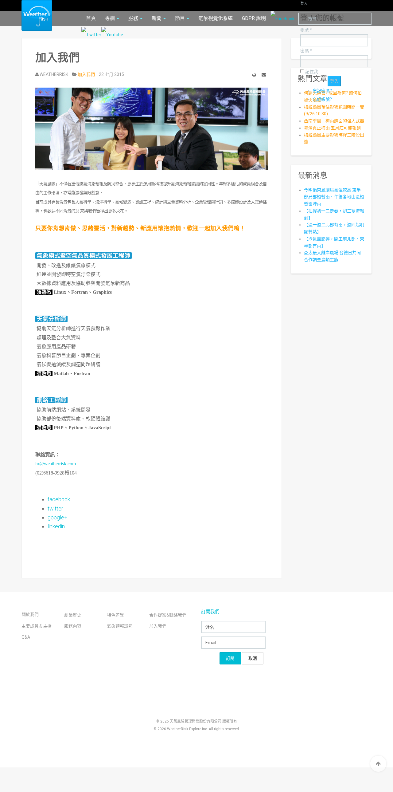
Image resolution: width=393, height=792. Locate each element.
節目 (180, 18)
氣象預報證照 (120, 626)
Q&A (25, 637)
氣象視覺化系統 (215, 18)
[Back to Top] (378, 764)
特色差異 (115, 615)
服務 (133, 18)
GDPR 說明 (254, 18)
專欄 (110, 18)
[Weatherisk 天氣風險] (32, 15)
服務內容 (72, 626)
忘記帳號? (322, 99)
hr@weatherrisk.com (55, 463)
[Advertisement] (147, 548)
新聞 (157, 18)
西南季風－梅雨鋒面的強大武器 (334, 120)
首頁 (91, 18)
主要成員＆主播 (36, 626)
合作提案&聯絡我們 (167, 615)
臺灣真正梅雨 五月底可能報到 (332, 127)
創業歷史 (72, 615)
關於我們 (30, 614)
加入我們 (157, 626)
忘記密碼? (322, 90)
